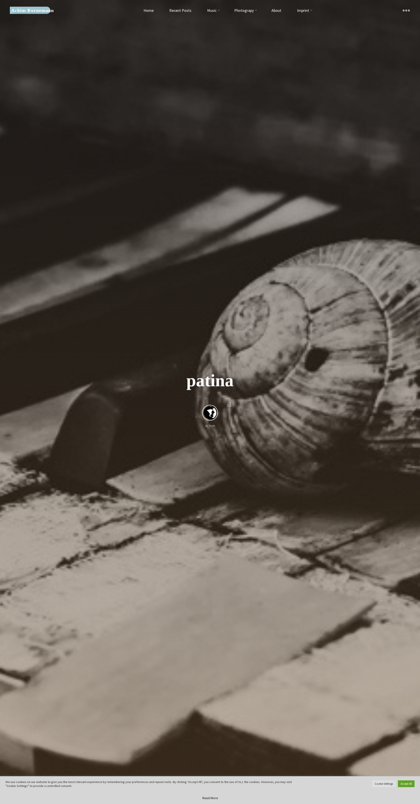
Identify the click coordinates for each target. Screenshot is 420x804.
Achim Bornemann (32, 10)
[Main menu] (406, 10)
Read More (210, 798)
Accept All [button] (406, 784)
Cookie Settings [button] (384, 784)
